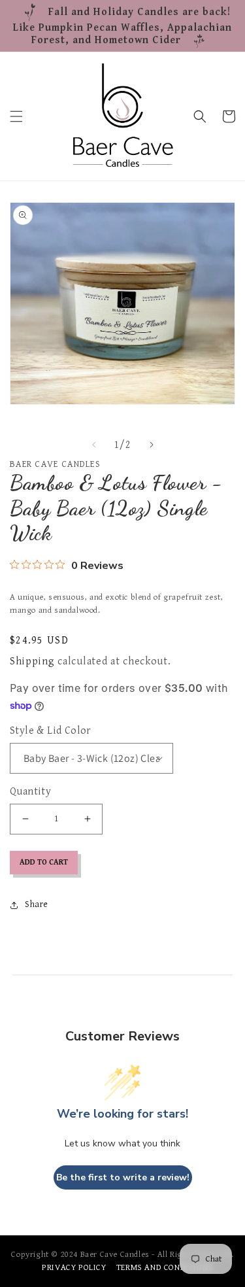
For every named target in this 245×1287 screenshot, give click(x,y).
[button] (16, 116)
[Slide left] (94, 444)
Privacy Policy (74, 1268)
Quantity (30, 791)
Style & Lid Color (50, 731)
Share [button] (36, 904)
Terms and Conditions (164, 1268)
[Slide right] (151, 444)
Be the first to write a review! (122, 1177)
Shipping (32, 661)
